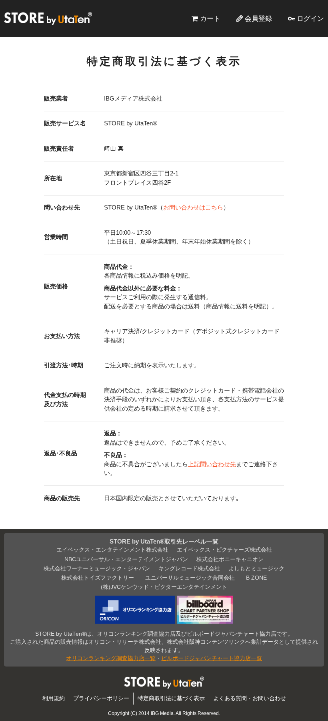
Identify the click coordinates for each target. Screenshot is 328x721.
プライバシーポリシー (101, 698)
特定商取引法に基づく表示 (171, 698)
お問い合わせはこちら (193, 207)
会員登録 (258, 18)
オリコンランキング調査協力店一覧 (111, 658)
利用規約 (53, 698)
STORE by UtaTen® (48, 18)
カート (210, 18)
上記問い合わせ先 (212, 464)
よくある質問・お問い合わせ (249, 698)
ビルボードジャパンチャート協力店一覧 (211, 658)
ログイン (310, 18)
